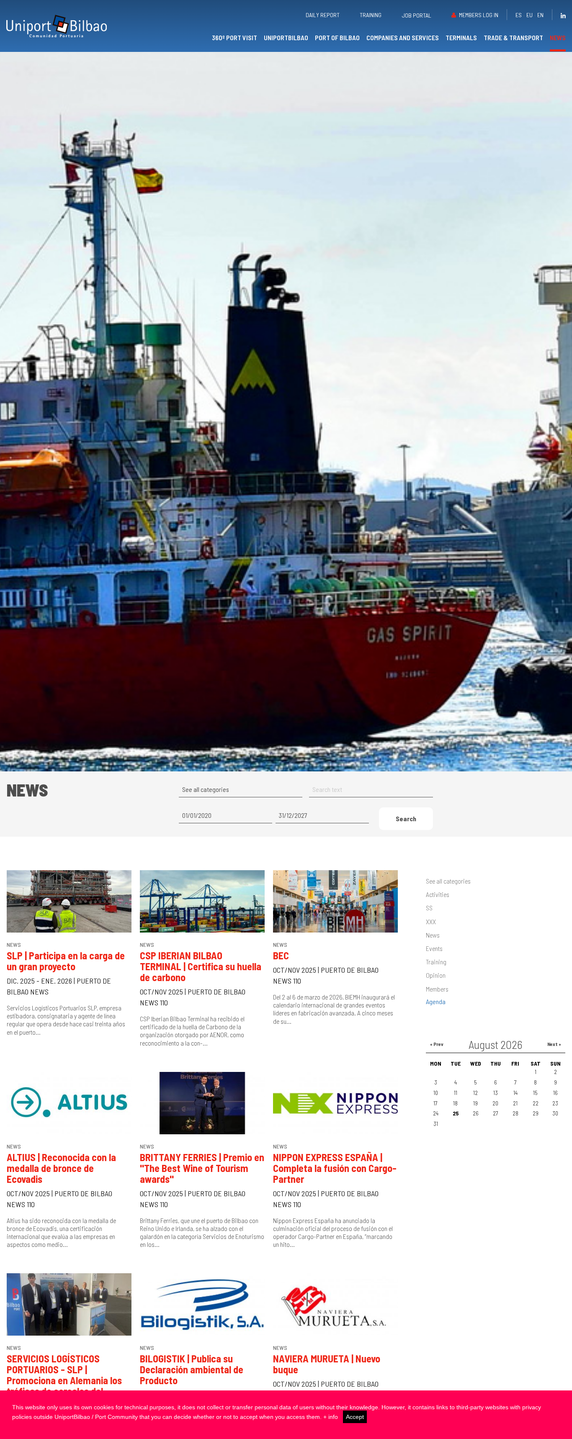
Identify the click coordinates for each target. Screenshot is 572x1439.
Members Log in (478, 14)
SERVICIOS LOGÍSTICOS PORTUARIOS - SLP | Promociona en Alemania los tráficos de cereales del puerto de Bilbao (64, 1380)
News (558, 37)
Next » (554, 1044)
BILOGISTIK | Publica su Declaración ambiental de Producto (191, 1369)
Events (434, 948)
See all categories (448, 881)
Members (437, 989)
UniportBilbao (286, 37)
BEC (281, 955)
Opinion (436, 975)
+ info (330, 1416)
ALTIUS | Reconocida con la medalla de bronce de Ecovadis (61, 1168)
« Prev (436, 1044)
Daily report (323, 14)
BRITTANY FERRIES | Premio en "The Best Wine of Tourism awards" (202, 1168)
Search (406, 818)
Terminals (461, 37)
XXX (431, 921)
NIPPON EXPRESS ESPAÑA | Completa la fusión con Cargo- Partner (335, 1168)
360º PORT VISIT (234, 37)
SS (429, 908)
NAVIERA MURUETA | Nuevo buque (326, 1363)
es (518, 14)
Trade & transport (513, 37)
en (540, 14)
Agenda (436, 1001)
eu (529, 14)
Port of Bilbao (337, 37)
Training (370, 14)
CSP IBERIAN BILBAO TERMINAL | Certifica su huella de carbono (200, 966)
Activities (437, 894)
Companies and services (402, 37)
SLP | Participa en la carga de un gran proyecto (66, 960)
